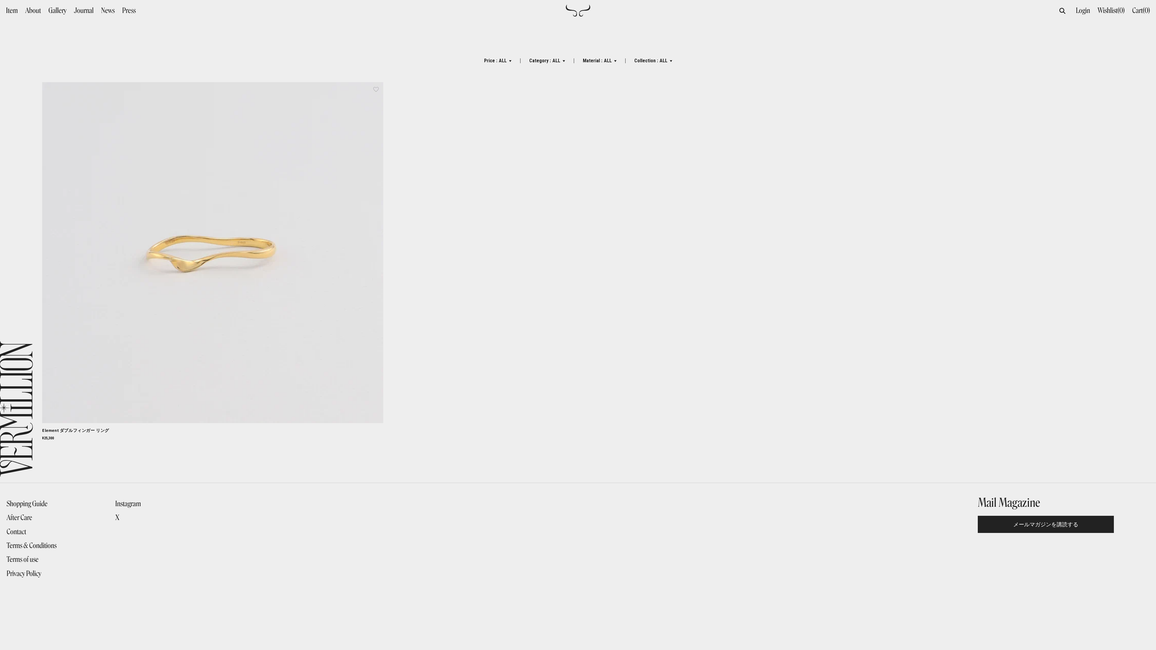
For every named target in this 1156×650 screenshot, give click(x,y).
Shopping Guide (27, 504)
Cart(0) (1141, 10)
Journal (84, 10)
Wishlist (1111, 10)
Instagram (128, 504)
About (33, 10)
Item (12, 10)
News (108, 10)
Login (1083, 10)
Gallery (57, 10)
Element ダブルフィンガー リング (75, 430)
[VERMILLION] (578, 14)
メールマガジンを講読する (1045, 524)
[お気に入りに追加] (376, 89)
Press (129, 10)
